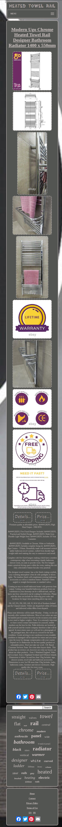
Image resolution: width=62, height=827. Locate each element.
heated (45, 772)
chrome (26, 730)
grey (32, 773)
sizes (27, 750)
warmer (38, 754)
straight (19, 716)
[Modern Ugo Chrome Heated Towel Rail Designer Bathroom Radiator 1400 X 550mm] (32, 71)
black (17, 749)
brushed (17, 778)
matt (25, 725)
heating (29, 778)
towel (46, 716)
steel (15, 773)
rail (34, 723)
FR (34, 813)
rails (24, 773)
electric (44, 778)
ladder (18, 765)
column (48, 767)
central (46, 724)
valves (33, 717)
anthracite (21, 736)
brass (40, 767)
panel (36, 735)
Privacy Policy (32, 803)
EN (30, 813)
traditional (44, 744)
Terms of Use (32, 808)
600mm (28, 782)
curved (48, 761)
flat (17, 723)
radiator (42, 749)
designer (19, 760)
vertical (24, 755)
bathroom (24, 742)
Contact (32, 798)
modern (41, 731)
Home (32, 794)
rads (37, 781)
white (36, 761)
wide (47, 736)
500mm (31, 766)
